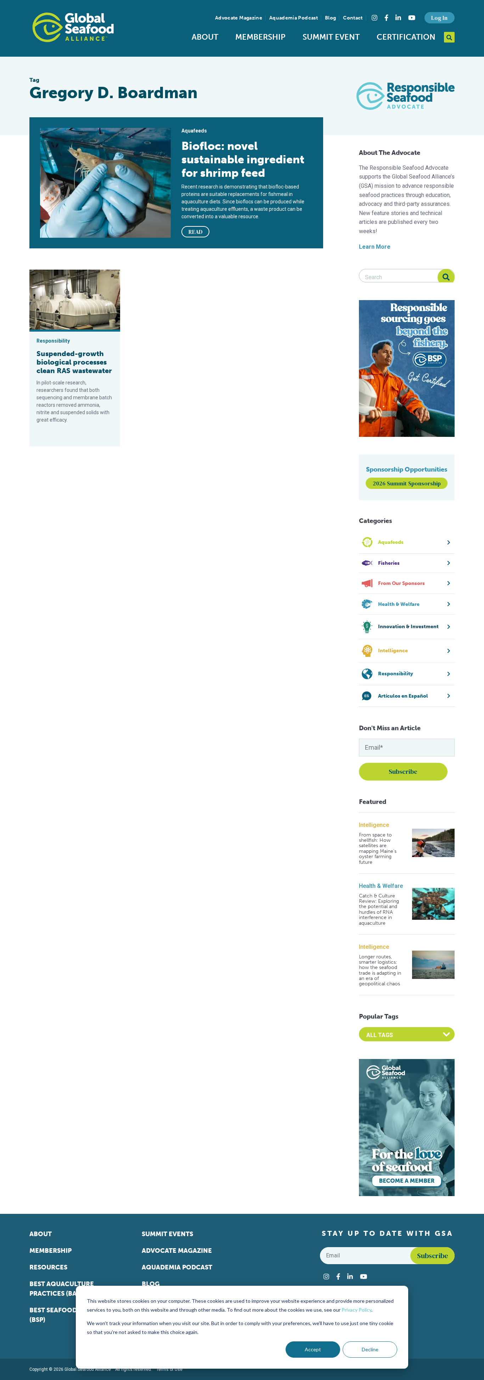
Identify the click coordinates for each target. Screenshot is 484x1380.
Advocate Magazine (238, 18)
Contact (352, 18)
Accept (313, 1349)
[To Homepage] (73, 27)
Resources (48, 1267)
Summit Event (331, 37)
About (205, 37)
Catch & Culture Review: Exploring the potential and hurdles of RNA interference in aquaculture (379, 909)
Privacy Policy (356, 1310)
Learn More (374, 246)
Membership (260, 37)
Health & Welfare (381, 886)
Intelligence (374, 825)
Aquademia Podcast (293, 18)
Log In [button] (439, 18)
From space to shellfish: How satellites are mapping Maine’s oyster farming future (377, 848)
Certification (406, 37)
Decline (370, 1349)
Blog (330, 18)
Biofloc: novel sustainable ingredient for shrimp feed (242, 159)
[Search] (446, 277)
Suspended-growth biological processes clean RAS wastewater (74, 362)
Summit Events (167, 1234)
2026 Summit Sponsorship (407, 483)
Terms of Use (169, 1369)
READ (195, 232)
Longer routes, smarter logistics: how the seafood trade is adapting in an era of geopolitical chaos (380, 970)
